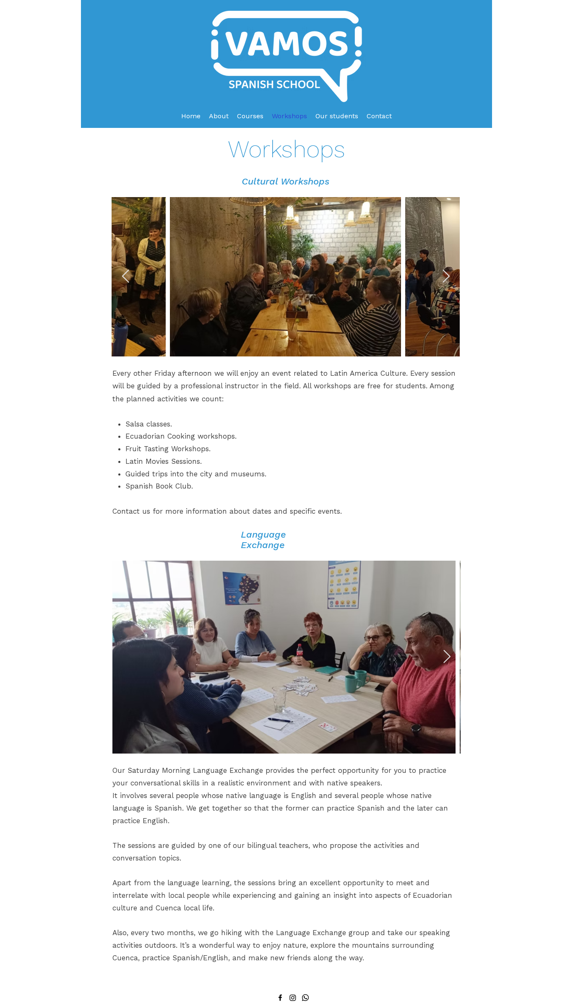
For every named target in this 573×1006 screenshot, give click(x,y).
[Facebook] (280, 997)
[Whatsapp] (305, 997)
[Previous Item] (125, 277)
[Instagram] (293, 997)
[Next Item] (446, 277)
